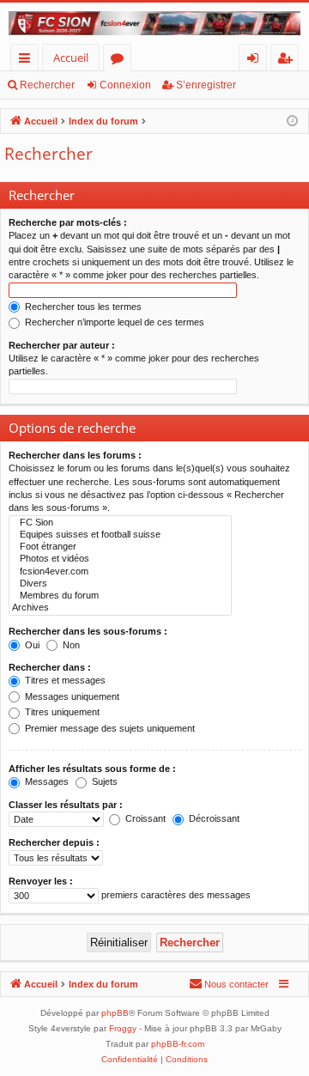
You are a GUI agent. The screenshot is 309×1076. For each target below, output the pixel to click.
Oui (30, 645)
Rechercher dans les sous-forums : (88, 631)
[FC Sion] (120, 523)
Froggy (122, 1028)
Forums (120, 60)
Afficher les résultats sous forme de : (92, 768)
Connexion (125, 85)
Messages (45, 781)
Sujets (103, 781)
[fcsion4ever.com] (120, 572)
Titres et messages (64, 680)
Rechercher (47, 85)
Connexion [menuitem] (256, 60)
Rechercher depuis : (54, 842)
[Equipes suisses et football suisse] (120, 535)
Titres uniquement (61, 712)
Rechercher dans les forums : (75, 455)
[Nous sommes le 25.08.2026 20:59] (292, 121)
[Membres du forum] (120, 596)
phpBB (115, 1013)
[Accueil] (154, 23)
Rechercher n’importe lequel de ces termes (113, 322)
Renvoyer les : (41, 881)
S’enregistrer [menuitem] (288, 60)
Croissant (144, 818)
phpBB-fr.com (177, 1044)
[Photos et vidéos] (120, 559)
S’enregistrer (206, 85)
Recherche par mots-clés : (68, 222)
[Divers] (120, 584)
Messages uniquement (70, 696)
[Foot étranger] (120, 547)
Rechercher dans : (50, 667)
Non (70, 645)
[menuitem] (229, 984)
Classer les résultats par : (66, 804)
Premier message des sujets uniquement (108, 728)
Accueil (70, 57)
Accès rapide (28, 60)
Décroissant (212, 818)
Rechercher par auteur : (62, 345)
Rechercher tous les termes (82, 306)
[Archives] (120, 608)
